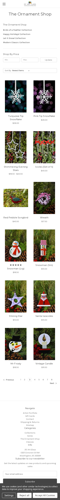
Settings (9, 495)
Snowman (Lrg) (15, 268)
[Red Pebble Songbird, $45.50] (15, 198)
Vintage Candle (44, 363)
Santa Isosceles (44, 316)
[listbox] (21, 70)
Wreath (44, 217)
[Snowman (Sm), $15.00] (44, 245)
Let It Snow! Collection (14, 38)
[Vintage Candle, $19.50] (44, 344)
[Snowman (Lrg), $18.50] (15, 245)
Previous (9, 380)
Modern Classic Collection (16, 42)
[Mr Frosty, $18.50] (15, 344)
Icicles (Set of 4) (44, 166)
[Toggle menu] (4, 4)
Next (52, 383)
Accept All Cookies (45, 495)
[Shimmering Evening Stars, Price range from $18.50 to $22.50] (15, 147)
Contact (30, 419)
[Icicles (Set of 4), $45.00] (44, 147)
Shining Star (15, 316)
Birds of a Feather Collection (17, 30)
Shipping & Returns (30, 422)
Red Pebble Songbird (15, 217)
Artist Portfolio (30, 413)
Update (48, 60)
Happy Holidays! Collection (16, 34)
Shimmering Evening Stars (16, 168)
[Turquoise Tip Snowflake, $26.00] (15, 96)
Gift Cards (30, 416)
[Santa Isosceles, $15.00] (44, 296)
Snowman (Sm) (44, 265)
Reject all (24, 495)
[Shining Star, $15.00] (15, 296)
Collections (30, 433)
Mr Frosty (15, 363)
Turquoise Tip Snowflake (15, 118)
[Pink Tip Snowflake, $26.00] (44, 96)
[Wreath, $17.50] (44, 198)
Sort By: (8, 70)
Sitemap (30, 425)
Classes (30, 442)
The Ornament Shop (30, 439)
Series (30, 436)
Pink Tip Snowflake (44, 116)
